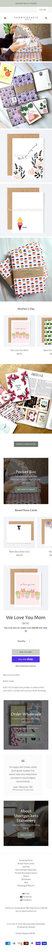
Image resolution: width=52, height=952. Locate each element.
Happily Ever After (26, 444)
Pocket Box (26, 42)
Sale (26, 882)
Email (27, 893)
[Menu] (5, 18)
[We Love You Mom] (19, 331)
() (42, 9)
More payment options (26, 666)
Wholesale (26, 879)
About (26, 876)
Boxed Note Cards (26, 863)
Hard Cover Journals (26, 269)
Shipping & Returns (26, 885)
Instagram (27, 900)
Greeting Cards (26, 860)
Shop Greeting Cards (26, 95)
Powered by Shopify (26, 927)
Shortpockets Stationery (34, 924)
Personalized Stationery (25, 210)
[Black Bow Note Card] (19, 532)
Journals (26, 866)
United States (25, 933)
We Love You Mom (19, 350)
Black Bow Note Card (19, 551)
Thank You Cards (26, 156)
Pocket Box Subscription (26, 873)
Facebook (27, 897)
